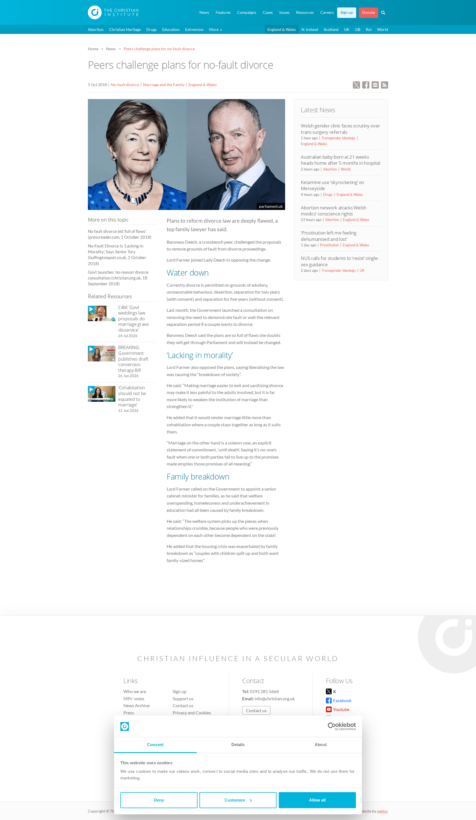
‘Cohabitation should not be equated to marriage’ (132, 396)
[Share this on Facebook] (365, 84)
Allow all (317, 800)
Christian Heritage (125, 29)
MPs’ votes (133, 698)
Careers (327, 12)
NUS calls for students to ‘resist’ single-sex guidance (340, 261)
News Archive (136, 705)
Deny (159, 800)
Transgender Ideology (338, 138)
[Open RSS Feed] (384, 84)
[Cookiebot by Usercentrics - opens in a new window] (332, 726)
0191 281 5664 (264, 691)
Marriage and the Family (164, 84)
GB (357, 29)
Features (223, 12)
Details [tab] (238, 744)
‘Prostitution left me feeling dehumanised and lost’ (328, 236)
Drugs (151, 29)
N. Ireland (309, 29)
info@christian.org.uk (275, 698)
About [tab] (321, 744)
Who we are (134, 691)
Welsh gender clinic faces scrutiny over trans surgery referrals (340, 129)
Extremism (194, 29)
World (382, 29)
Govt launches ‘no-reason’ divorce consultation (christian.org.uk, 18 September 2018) (118, 278)
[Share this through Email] (375, 84)
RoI (369, 29)
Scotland (331, 29)
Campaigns (246, 12)
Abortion (96, 29)
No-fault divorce (125, 84)
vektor (382, 811)
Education (171, 29)
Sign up (346, 12)
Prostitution (329, 245)
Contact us (183, 705)
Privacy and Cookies (192, 712)
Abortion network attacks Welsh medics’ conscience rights (333, 210)
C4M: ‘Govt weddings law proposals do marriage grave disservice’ (133, 318)
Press (128, 712)
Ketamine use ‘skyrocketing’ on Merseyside (332, 185)
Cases (268, 12)
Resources (305, 12)
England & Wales (281, 29)
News (204, 12)
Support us (183, 698)
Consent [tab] (155, 744)
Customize (235, 800)
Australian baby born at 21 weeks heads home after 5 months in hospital (340, 160)
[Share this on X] (356, 84)
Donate (368, 12)
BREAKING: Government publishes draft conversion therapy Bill (133, 358)
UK (347, 29)
